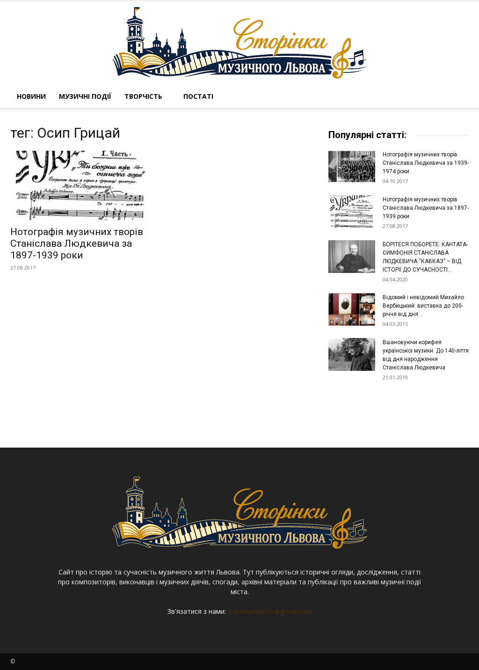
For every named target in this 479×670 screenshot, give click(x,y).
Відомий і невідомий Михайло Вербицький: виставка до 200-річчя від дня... (423, 305)
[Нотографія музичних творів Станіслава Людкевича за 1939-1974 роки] (351, 166)
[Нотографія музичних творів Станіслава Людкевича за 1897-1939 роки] (80, 185)
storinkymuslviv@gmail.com (270, 611)
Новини (31, 96)
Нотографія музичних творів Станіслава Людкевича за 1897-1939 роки (76, 243)
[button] (457, 97)
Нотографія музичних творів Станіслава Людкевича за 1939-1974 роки (426, 163)
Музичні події (85, 96)
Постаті (198, 96)
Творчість (143, 96)
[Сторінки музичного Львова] (239, 43)
